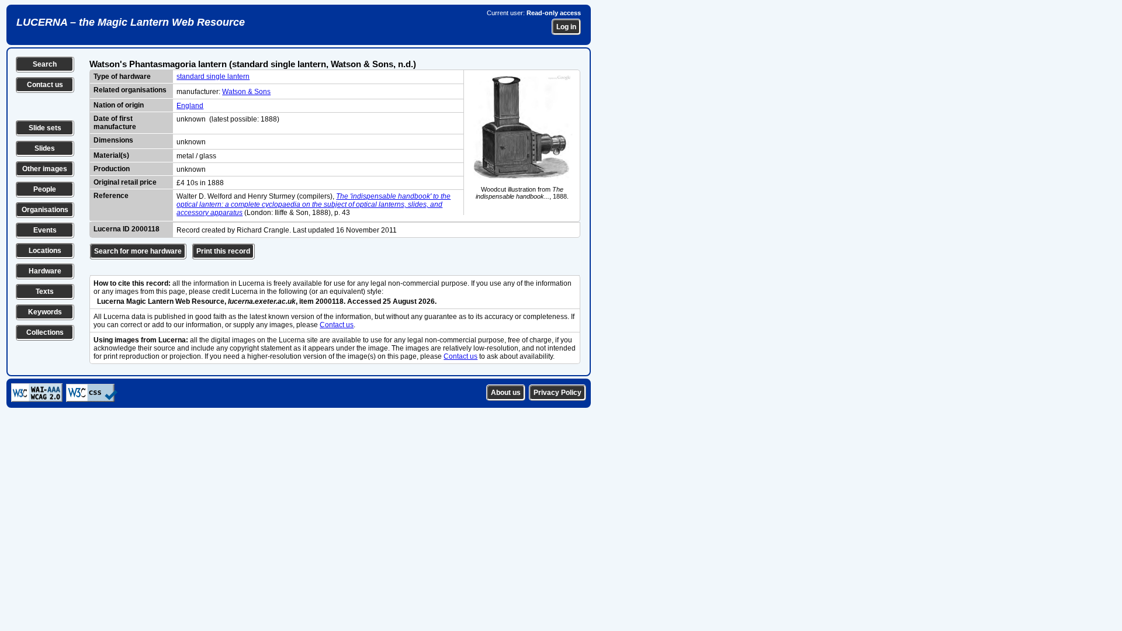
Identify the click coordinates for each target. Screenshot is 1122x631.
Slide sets (45, 128)
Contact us (45, 85)
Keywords (45, 312)
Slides (44, 148)
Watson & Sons (246, 92)
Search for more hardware (138, 251)
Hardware (45, 271)
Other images (44, 169)
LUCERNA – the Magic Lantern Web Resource (130, 22)
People (44, 189)
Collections (45, 332)
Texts (45, 291)
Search (45, 64)
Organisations (45, 210)
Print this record (223, 251)
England (189, 106)
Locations (45, 251)
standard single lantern (213, 76)
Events (45, 230)
